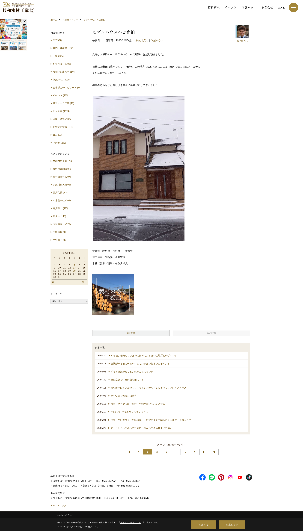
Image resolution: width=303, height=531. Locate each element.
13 (74, 267)
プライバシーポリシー (130, 522)
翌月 (84, 282)
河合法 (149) (59, 216)
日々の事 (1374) (61, 111)
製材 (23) (57, 134)
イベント (231, 7)
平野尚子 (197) (60, 240)
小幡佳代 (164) (60, 232)
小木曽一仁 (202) (62, 200)
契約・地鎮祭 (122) (63, 48)
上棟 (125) (58, 56)
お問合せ (267, 7)
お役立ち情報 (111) (63, 127)
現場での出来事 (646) (64, 71)
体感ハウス (248, 7)
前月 (54, 282)
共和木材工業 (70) (62, 161)
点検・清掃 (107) (62, 119)
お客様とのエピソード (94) (67, 87)
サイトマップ (59, 505)
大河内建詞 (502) (62, 169)
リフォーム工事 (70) (63, 103)
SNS (281, 7)
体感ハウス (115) (61, 79)
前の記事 (131, 333)
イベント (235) (60, 95)
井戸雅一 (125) (60, 208)
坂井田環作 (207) (62, 176)
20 (74, 271)
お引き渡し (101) (62, 63)
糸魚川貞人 (142, 40)
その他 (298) (59, 142)
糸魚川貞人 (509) (62, 184)
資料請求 (214, 7)
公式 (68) (57, 40)
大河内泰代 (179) (62, 224)
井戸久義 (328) (60, 192)
